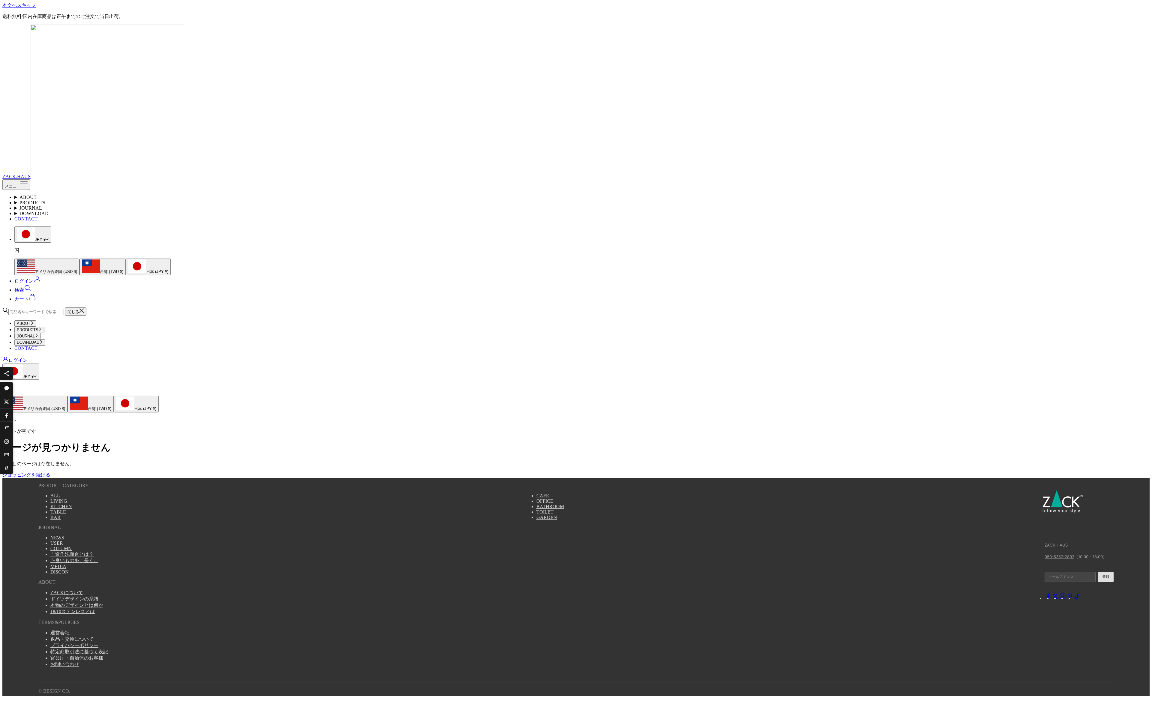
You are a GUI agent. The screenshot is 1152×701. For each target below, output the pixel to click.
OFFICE (544, 501)
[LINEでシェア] (6, 388)
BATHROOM (550, 506)
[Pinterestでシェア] (6, 428)
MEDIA (58, 566)
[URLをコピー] (6, 467)
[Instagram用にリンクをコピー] (6, 441)
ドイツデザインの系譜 (74, 598)
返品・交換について (72, 639)
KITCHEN (61, 506)
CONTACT (26, 218)
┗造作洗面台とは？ (72, 554)
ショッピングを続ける (26, 474)
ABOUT (28, 197)
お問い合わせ (64, 664)
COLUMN (61, 548)
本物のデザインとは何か (76, 605)
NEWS (57, 537)
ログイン (18, 360)
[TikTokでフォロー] (1077, 598)
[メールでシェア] (6, 454)
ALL (55, 495)
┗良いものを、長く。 (74, 560)
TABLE (58, 511)
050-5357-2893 (1059, 556)
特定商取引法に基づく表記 (79, 651)
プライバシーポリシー (74, 645)
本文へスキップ (19, 5)
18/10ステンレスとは (72, 611)
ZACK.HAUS (1056, 545)
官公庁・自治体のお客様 (76, 658)
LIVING (58, 501)
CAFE (542, 495)
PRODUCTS (32, 202)
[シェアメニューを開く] (6, 373)
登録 (1105, 577)
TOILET (545, 511)
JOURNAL (31, 208)
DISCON (59, 571)
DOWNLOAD (34, 213)
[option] (47, 267)
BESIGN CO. (56, 691)
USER (56, 543)
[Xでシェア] (6, 401)
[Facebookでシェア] (6, 414)
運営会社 (60, 632)
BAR (55, 517)
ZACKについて (66, 592)
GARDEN (546, 517)
